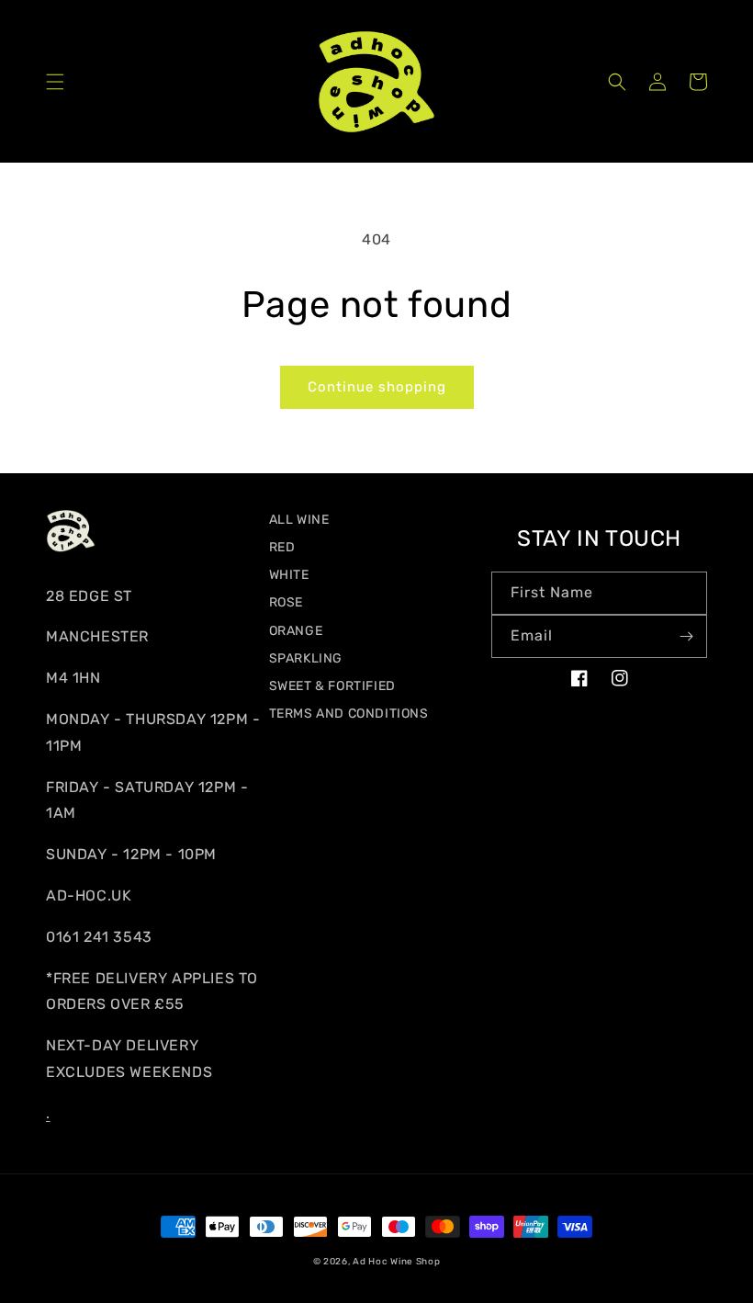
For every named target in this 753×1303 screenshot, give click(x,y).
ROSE (286, 602)
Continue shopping (377, 387)
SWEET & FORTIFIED (332, 686)
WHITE (289, 575)
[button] (55, 82)
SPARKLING (306, 658)
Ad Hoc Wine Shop (396, 1261)
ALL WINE (299, 519)
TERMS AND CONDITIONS (349, 713)
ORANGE (296, 631)
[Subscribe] (686, 636)
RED (282, 547)
